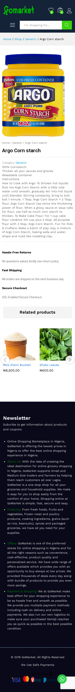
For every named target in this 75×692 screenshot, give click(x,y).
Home (6, 142)
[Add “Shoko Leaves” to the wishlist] (65, 358)
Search (67, 25)
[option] (19, 353)
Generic (17, 142)
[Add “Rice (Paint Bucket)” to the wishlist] (28, 358)
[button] (9, 358)
